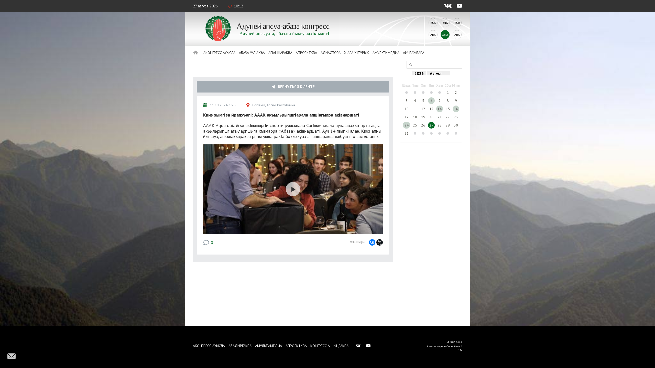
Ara (457, 35)
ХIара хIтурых (356, 52)
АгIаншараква (280, 52)
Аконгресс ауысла (219, 52)
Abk (433, 35)
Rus (433, 23)
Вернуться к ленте (295, 86)
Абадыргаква (240, 345)
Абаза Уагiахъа (252, 52)
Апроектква (306, 52)
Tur (457, 23)
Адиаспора (331, 52)
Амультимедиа (386, 52)
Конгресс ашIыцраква (329, 345)
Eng (445, 23)
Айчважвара (413, 52)
